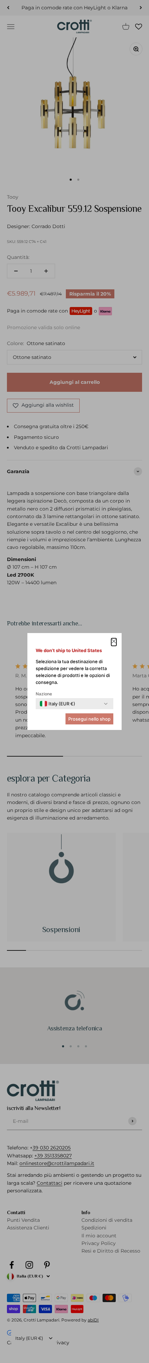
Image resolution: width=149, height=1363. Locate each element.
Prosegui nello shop (89, 719)
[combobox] (57, 703)
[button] (113, 642)
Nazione (44, 693)
